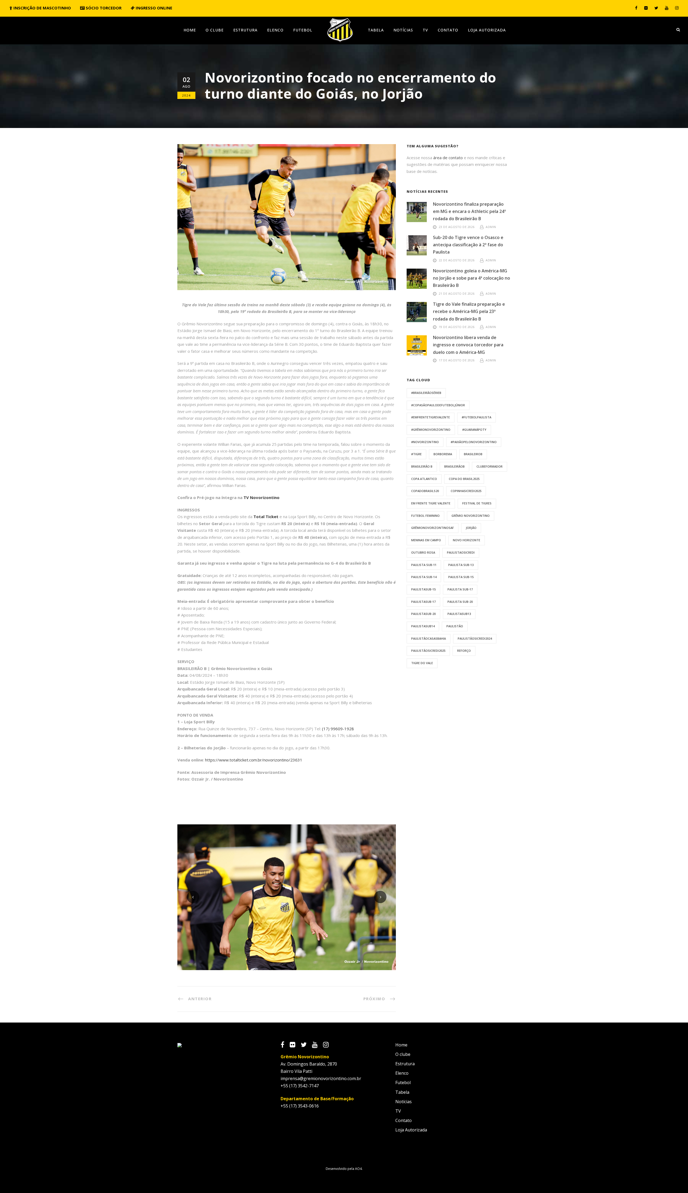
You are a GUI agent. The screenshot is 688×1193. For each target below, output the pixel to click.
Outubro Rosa (423, 552)
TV (425, 30)
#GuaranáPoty (474, 430)
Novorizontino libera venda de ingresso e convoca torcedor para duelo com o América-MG (468, 344)
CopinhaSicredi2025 (466, 491)
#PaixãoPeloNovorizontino (474, 442)
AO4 (358, 1168)
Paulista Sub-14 (423, 577)
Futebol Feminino (425, 516)
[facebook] (636, 7)
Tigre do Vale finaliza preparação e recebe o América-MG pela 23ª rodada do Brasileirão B (469, 311)
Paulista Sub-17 (460, 589)
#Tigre (416, 454)
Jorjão (471, 528)
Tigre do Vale (422, 663)
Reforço (464, 651)
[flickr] (646, 7)
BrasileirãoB (454, 466)
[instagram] (677, 7)
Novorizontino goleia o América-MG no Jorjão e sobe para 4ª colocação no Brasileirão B (471, 278)
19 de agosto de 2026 (457, 327)
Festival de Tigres (477, 503)
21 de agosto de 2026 (457, 293)
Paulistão (454, 626)
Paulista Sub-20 (460, 602)
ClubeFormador (489, 466)
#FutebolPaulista (476, 417)
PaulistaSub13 (459, 614)
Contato (448, 30)
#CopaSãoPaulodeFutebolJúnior (438, 405)
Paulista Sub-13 (461, 565)
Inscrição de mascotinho (41, 7)
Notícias (403, 30)
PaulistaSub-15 (423, 589)
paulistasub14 (423, 626)
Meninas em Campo (426, 540)
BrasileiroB (473, 454)
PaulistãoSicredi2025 (428, 651)
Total (259, 516)
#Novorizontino (425, 442)
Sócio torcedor (103, 7)
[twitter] (656, 7)
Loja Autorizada (487, 30)
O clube (215, 30)
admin (491, 227)
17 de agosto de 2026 (457, 360)
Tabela (376, 30)
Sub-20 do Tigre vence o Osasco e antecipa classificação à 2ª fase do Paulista (468, 244)
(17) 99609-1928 (338, 728)
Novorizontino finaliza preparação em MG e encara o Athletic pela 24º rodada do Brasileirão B (469, 211)
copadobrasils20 (425, 491)
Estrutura (245, 30)
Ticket (272, 516)
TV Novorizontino (261, 497)
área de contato (448, 157)
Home (190, 30)
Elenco (275, 30)
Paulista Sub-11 (423, 565)
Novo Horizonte (466, 540)
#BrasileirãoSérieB (426, 393)
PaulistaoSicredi (461, 552)
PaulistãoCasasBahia (428, 638)
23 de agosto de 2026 (457, 227)
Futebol (302, 30)
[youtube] (666, 7)
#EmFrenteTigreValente (430, 417)
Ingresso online (153, 7)
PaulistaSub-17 (423, 602)
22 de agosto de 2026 (457, 260)
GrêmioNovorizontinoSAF (432, 528)
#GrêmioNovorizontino (430, 430)
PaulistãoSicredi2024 (475, 638)
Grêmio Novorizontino (471, 516)
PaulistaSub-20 (423, 614)
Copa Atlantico (424, 479)
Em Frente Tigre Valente (430, 503)
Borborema (442, 454)
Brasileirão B (421, 466)
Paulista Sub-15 (461, 577)
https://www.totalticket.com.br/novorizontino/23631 (253, 760)
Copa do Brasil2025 (464, 479)
